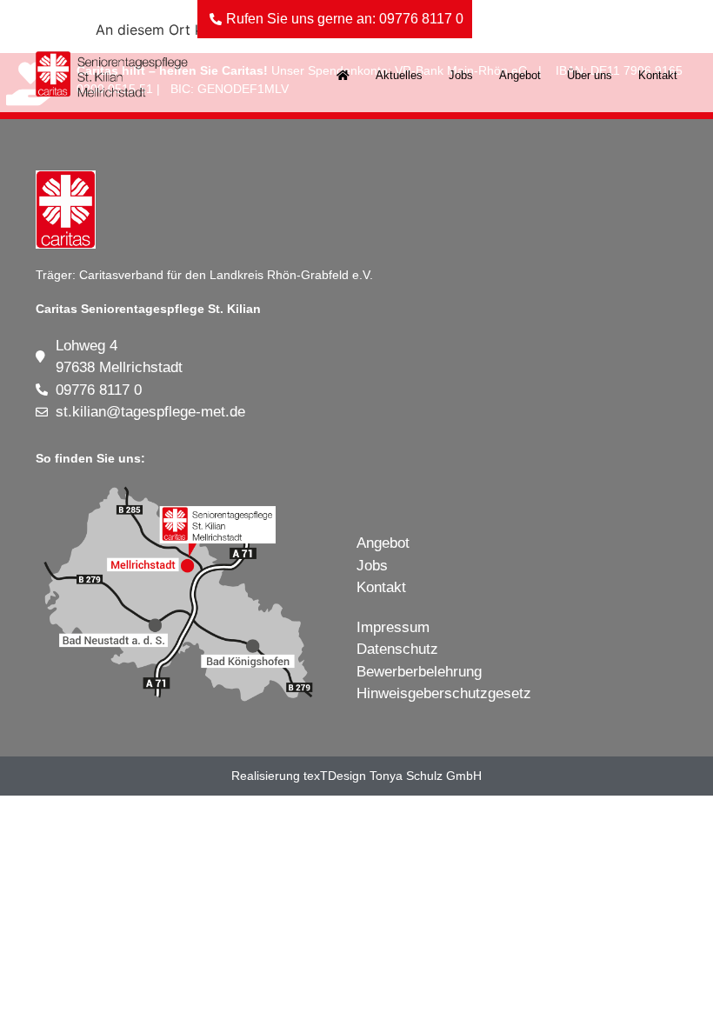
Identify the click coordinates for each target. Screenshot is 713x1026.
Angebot (520, 75)
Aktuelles (399, 75)
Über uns (589, 75)
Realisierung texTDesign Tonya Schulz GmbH (356, 776)
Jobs (461, 75)
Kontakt (657, 75)
